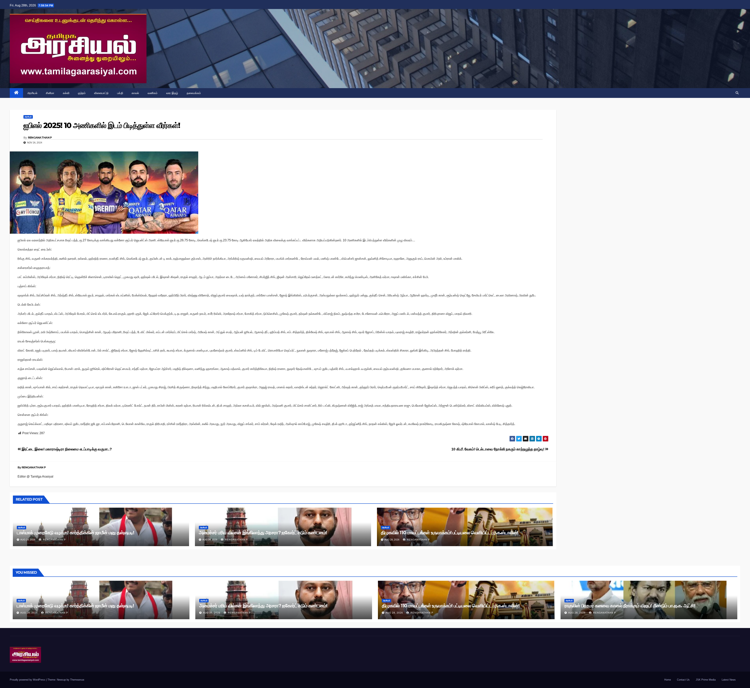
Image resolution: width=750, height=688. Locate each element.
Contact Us (683, 679)
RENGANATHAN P (40, 137)
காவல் (135, 93)
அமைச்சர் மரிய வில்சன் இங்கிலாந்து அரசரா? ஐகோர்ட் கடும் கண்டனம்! (263, 532)
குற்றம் (82, 93)
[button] (737, 93)
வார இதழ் (172, 93)
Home (667, 679)
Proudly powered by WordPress (28, 679)
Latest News (729, 679)
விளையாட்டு (101, 93)
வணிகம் (153, 93)
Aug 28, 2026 (29, 612)
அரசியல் (32, 93)
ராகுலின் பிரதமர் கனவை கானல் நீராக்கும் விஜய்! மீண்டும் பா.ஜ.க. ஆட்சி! (629, 605)
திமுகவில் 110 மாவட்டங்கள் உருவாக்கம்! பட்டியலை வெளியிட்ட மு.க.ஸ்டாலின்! (450, 532)
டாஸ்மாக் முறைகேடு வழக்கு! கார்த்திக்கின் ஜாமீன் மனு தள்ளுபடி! (75, 532)
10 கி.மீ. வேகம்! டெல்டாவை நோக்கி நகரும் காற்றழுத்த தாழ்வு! (498, 449)
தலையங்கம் (194, 93)
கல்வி (66, 93)
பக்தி (120, 93)
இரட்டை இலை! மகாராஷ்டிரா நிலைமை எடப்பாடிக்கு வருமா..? (66, 449)
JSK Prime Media (706, 679)
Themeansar (77, 679)
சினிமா (50, 93)
